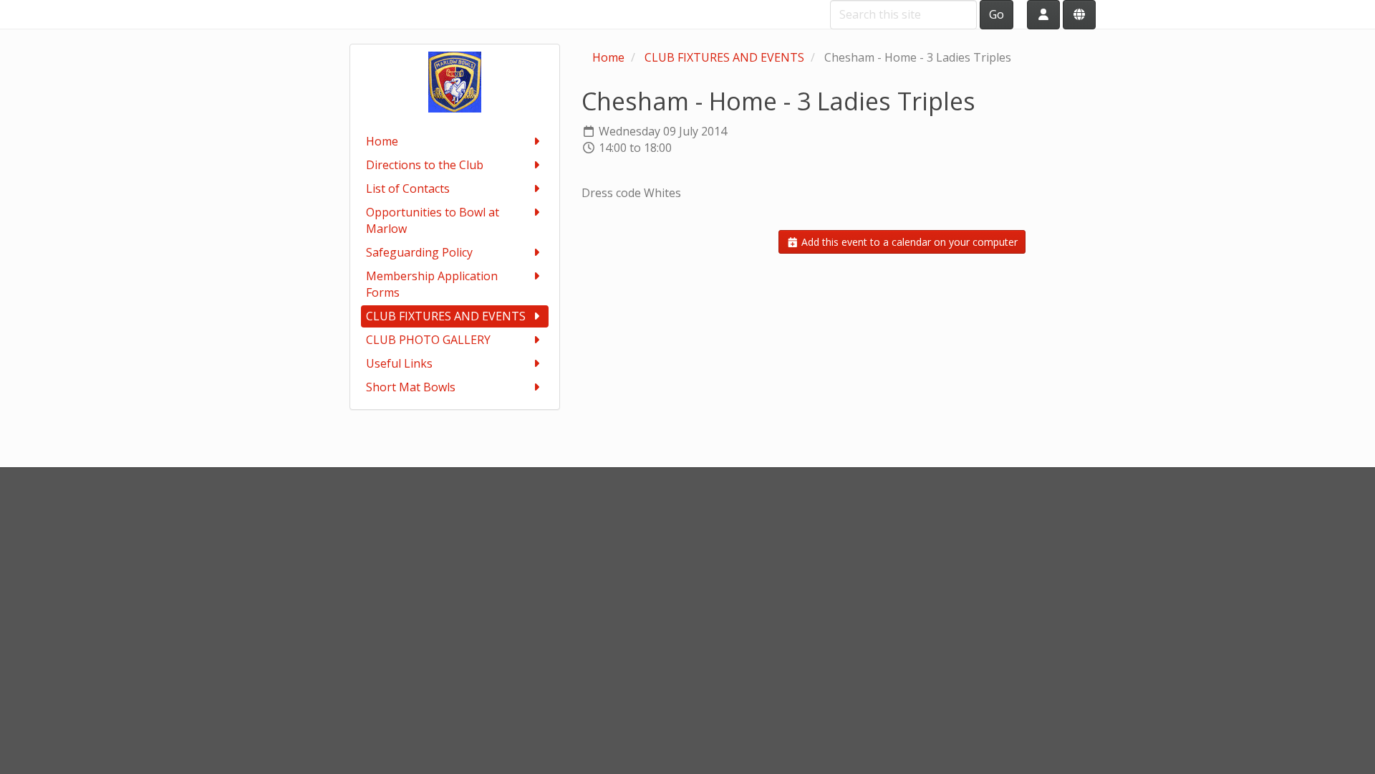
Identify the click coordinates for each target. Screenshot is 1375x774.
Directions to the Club (424, 165)
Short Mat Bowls (410, 387)
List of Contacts (408, 188)
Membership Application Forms (432, 284)
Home (382, 141)
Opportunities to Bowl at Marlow (432, 220)
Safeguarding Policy (419, 252)
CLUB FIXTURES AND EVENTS (446, 316)
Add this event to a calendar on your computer (908, 242)
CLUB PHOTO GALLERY (428, 340)
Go (996, 14)
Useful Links (399, 363)
